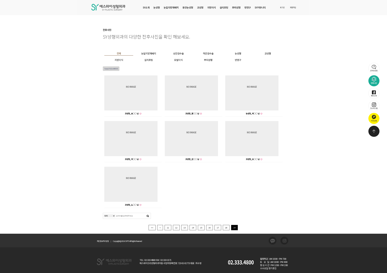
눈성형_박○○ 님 (253, 113)
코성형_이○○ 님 (132, 159)
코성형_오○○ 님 (253, 159)
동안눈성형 (187, 7)
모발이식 (178, 60)
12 (176, 227)
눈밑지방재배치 (171, 7)
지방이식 (211, 7)
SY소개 (146, 7)
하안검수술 (208, 53)
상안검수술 (178, 53)
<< (152, 227)
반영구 (247, 7)
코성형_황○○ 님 (192, 113)
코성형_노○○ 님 (132, 204)
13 (185, 227)
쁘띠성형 (236, 7)
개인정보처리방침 (103, 241)
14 (193, 227)
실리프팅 (224, 7)
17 (218, 227)
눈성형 (156, 7)
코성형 (200, 7)
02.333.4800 (241, 262)
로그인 (282, 7)
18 (226, 227)
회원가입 (293, 7)
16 (209, 227)
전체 (119, 53)
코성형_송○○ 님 (132, 113)
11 (168, 227)
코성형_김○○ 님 (192, 159)
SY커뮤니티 (260, 7)
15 (201, 227)
